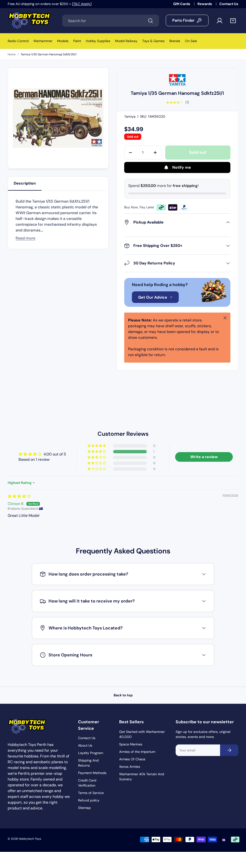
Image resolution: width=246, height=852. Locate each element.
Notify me (181, 167)
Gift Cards (182, 4)
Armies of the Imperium (137, 752)
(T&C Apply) (82, 4)
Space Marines (130, 744)
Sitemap (84, 808)
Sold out (198, 152)
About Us (85, 745)
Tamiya (129, 116)
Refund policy (88, 800)
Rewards (205, 4)
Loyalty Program (90, 753)
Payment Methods (92, 773)
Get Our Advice (152, 297)
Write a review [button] (204, 456)
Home (12, 54)
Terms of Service (91, 793)
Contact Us (228, 4)
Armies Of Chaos (132, 759)
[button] (233, 20)
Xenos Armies (129, 766)
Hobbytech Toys (30, 839)
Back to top (123, 695)
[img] (19, 496)
